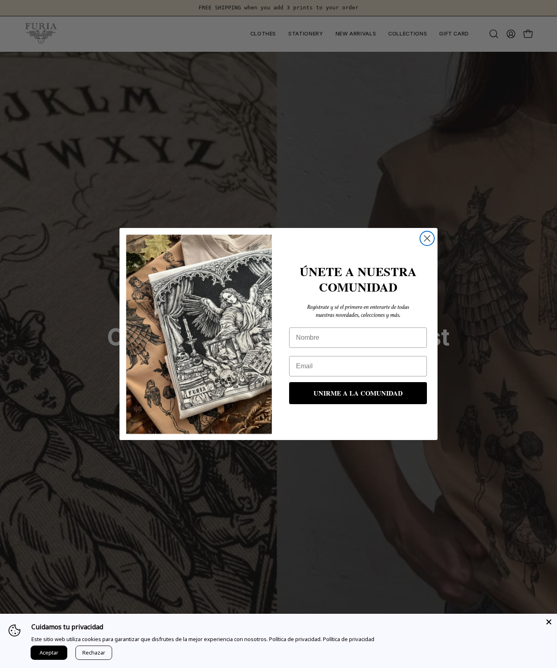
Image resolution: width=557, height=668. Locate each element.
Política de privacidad (348, 639)
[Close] (549, 622)
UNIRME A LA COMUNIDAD (358, 393)
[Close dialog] (427, 238)
